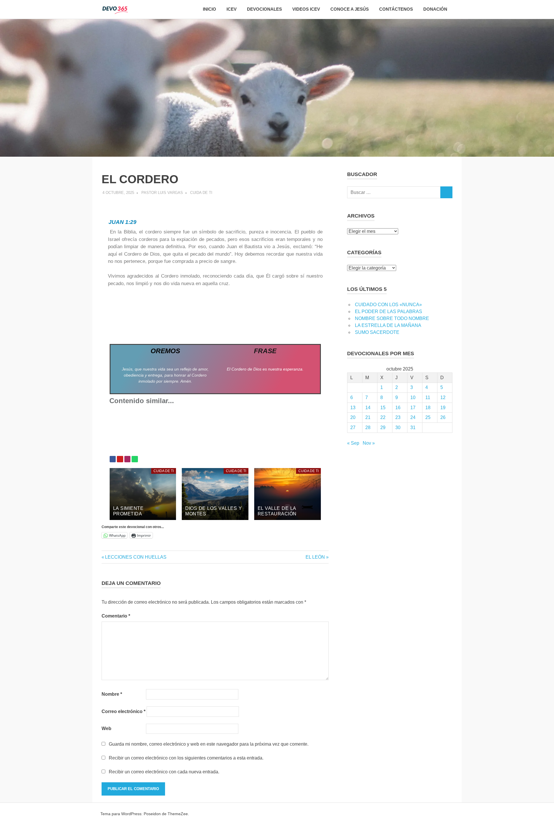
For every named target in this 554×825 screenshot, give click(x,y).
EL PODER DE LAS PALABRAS (388, 311)
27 (352, 427)
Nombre (112, 694)
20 (352, 417)
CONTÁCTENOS (396, 9)
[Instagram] (127, 459)
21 (367, 417)
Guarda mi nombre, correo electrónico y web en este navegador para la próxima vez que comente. (208, 744)
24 (412, 417)
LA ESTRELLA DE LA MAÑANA (388, 325)
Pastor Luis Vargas (162, 192)
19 (443, 407)
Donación (435, 9)
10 (412, 397)
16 (397, 407)
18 (428, 407)
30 (397, 427)
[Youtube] (120, 459)
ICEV (232, 9)
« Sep (353, 443)
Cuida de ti (201, 192)
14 (367, 407)
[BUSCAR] (446, 192)
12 (443, 397)
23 (397, 417)
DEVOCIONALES (264, 9)
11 (427, 397)
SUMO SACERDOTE (377, 332)
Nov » (369, 443)
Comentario (116, 615)
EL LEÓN (315, 557)
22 (382, 417)
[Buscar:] (393, 192)
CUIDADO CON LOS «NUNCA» (388, 304)
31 (412, 427)
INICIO (209, 9)
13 (352, 407)
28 (367, 427)
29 (382, 427)
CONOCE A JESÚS (349, 9)
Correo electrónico (123, 711)
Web (106, 728)
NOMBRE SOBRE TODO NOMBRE (392, 318)
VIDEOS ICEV (306, 9)
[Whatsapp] (135, 459)
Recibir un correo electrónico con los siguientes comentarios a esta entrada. (186, 757)
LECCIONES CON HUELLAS (135, 557)
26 (443, 417)
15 (382, 407)
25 (428, 417)
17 (412, 407)
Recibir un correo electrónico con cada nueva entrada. (164, 771)
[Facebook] (113, 459)
